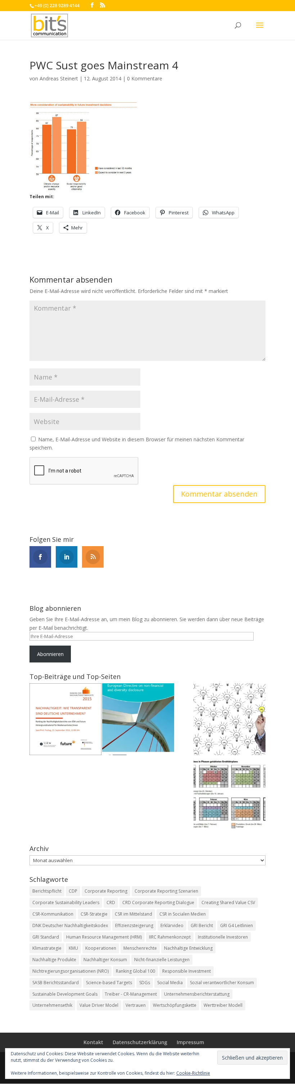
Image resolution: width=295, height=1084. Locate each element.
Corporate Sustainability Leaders (65, 902)
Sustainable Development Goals (64, 994)
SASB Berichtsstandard (55, 983)
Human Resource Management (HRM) (104, 937)
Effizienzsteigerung (134, 925)
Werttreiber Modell (223, 1005)
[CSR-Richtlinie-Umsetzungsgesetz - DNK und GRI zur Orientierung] (138, 720)
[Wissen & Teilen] (230, 720)
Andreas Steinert (59, 78)
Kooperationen (100, 948)
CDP (73, 891)
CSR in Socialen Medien (182, 914)
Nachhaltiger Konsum (105, 960)
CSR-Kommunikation (52, 914)
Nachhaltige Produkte (54, 960)
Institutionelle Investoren (223, 937)
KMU (73, 948)
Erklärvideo (171, 925)
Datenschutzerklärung (140, 1042)
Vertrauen (136, 1005)
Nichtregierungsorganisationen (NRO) (70, 971)
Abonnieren (50, 654)
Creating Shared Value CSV (228, 902)
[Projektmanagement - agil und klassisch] (230, 796)
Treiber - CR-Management (131, 994)
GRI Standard (45, 937)
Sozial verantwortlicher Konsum (222, 983)
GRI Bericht (202, 925)
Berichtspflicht (47, 891)
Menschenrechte (140, 948)
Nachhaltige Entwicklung (188, 948)
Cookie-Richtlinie (193, 1073)
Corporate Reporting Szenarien (166, 891)
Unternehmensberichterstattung (197, 994)
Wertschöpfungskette (174, 1005)
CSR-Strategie (94, 914)
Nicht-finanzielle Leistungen (162, 960)
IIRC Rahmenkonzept (170, 937)
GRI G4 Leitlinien (236, 925)
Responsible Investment (186, 971)
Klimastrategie (47, 948)
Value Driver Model (99, 1005)
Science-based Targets (109, 983)
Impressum (190, 1042)
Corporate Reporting (106, 891)
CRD (110, 902)
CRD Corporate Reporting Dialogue (158, 902)
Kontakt (93, 1042)
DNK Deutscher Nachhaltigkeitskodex (70, 925)
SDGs (144, 983)
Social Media (170, 983)
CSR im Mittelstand (133, 914)
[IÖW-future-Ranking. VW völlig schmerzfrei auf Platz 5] (65, 720)
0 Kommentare (144, 78)
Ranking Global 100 (135, 971)
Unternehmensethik (52, 1005)
